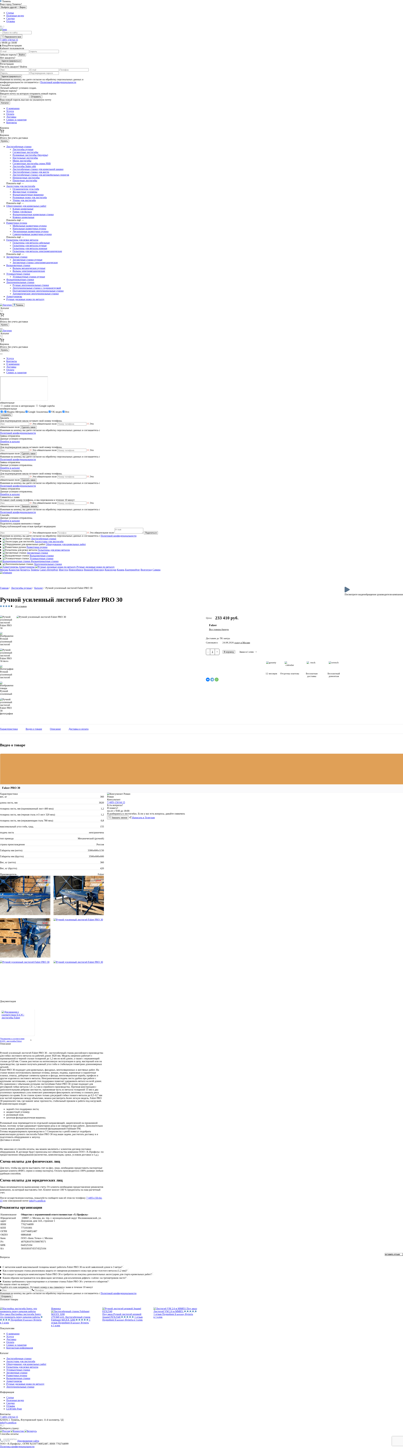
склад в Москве (242, 642)
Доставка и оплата (78, 729)
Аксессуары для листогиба (20, 186)
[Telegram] (212, 679)
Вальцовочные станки (18, 265)
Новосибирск (76, 569)
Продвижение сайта (28, 1441)
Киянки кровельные (23, 217)
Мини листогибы (22, 160)
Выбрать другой (9, 7)
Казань (120, 569)
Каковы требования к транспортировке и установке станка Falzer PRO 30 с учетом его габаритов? (55, 1281)
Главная (4, 588)
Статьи (10, 12)
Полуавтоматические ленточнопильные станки (38, 290)
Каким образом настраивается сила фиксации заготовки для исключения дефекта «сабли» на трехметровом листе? (64, 1278)
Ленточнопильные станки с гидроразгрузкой (37, 288)
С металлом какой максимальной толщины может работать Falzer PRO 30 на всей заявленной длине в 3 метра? (62, 1267)
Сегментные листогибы (25, 152)
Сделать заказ (28, 427)
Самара (156, 569)
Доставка (11, 117)
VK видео (56, 411)
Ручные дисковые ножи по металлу (25, 299)
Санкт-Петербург (49, 569)
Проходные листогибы (25, 180)
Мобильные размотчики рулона (30, 225)
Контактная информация (19, 1347)
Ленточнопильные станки (20, 282)
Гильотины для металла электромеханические (37, 251)
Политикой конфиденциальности (58, 82)
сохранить (6, 415)
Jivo (67, 411)
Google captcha (46, 406)
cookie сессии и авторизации (19, 406)
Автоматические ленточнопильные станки (36, 293)
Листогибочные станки (18, 146)
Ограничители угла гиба (26, 189)
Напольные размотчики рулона (29, 228)
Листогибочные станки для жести (31, 172)
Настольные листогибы (25, 158)
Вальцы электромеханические (29, 271)
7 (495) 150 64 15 (9, 40)
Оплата (10, 114)
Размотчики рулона (16, 223)
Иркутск (63, 569)
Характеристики (9, 729)
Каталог (5, 103)
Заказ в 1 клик (246, 652)
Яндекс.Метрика (16, 411)
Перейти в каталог (10, 441)
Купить (4, 141)
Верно (23, 7)
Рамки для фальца (22, 211)
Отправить (36, 97)
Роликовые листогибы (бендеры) (30, 155)
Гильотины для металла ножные (30, 248)
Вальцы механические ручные (29, 268)
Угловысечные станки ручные (29, 276)
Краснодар (110, 569)
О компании (13, 108)
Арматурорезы (14, 296)
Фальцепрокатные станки (20, 279)
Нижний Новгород (94, 569)
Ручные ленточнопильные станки (31, 285)
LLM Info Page (14, 1408)
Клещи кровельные (23, 208)
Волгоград (146, 569)
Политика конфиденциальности (17, 1446)
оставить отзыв (392, 1254)
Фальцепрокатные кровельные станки (33, 214)
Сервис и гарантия (16, 119)
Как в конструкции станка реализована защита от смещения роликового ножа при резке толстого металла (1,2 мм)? (65, 1270)
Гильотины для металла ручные (30, 245)
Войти (22, 55)
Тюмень (19, 305)
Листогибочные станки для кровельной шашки (38, 169)
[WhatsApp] (217, 679)
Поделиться (151, 533)
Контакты (11, 122)
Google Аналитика (38, 411)
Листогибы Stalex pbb (24, 166)
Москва (4, 569)
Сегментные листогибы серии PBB (32, 163)
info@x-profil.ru (37, 1200)
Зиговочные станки (16, 257)
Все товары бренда (219, 629)
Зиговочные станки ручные (27, 259)
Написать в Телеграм (143, 817)
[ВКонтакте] (208, 679)
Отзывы (10, 21)
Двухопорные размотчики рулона (30, 231)
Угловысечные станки (18, 274)
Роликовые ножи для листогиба (30, 197)
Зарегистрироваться (11, 61)
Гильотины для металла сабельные (31, 242)
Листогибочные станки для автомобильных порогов (41, 174)
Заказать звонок (29, 506)
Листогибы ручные (23, 149)
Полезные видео (15, 15)
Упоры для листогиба (24, 200)
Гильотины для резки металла (22, 240)
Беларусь (25, 569)
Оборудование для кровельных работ (26, 206)
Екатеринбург (132, 569)
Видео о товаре (34, 729)
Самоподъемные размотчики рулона (32, 234)
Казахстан (14, 569)
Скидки (10, 18)
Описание (55, 729)
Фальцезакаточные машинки (28, 194)
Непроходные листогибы (26, 177)
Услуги (10, 111)
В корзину (229, 652)
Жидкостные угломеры (25, 191)
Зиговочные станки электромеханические (35, 262)
